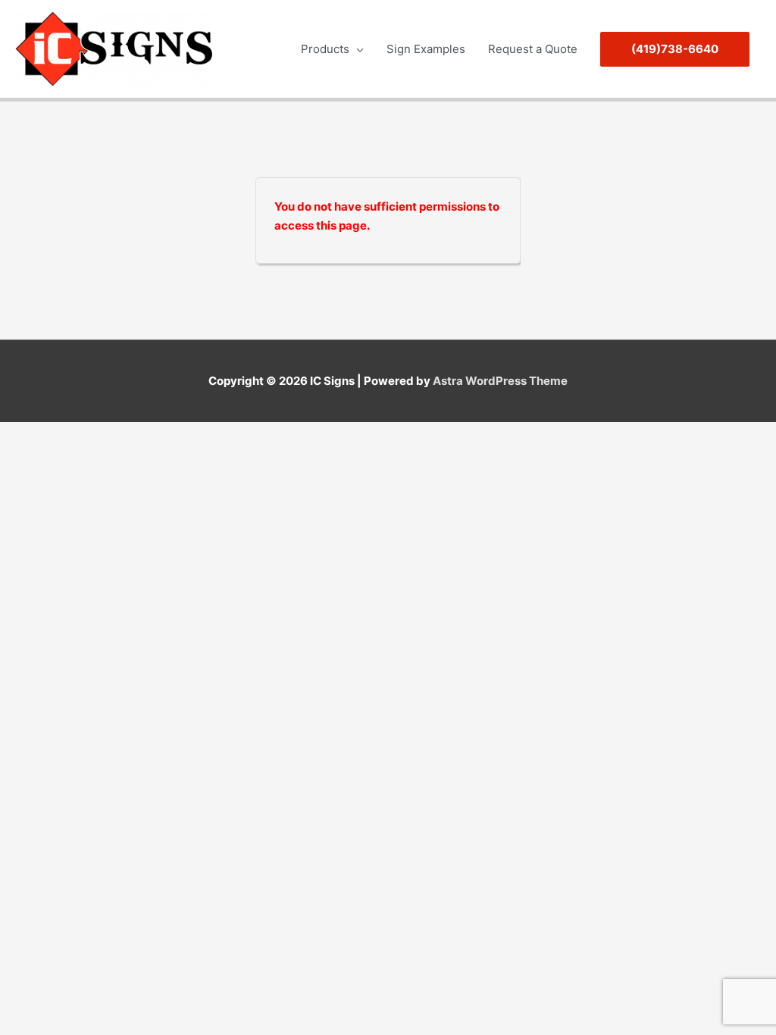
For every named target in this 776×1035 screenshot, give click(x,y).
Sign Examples (425, 49)
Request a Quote (532, 49)
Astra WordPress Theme (500, 381)
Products (325, 49)
